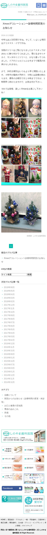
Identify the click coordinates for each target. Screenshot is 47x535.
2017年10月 (9, 312)
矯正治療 (4, 523)
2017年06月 (9, 326)
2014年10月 (9, 382)
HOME (3, 520)
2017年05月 (9, 329)
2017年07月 (9, 322)
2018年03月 (9, 298)
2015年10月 (9, 361)
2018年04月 (9, 294)
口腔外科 (41, 520)
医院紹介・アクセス (15, 520)
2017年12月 (9, 305)
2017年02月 (9, 340)
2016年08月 (9, 354)
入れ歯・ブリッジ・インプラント (30, 523)
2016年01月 (9, 358)
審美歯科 (12, 523)
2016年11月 (9, 347)
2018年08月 (9, 287)
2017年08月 (9, 319)
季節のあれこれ (11, 409)
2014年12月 (9, 375)
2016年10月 (9, 351)
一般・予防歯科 (30, 520)
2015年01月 (9, 372)
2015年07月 (9, 365)
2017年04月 (9, 333)
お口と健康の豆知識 (13, 406)
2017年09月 (9, 315)
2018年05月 (9, 291)
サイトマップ (27, 526)
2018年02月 (9, 301)
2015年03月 (9, 368)
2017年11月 (9, 308)
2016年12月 (9, 343)
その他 (7, 416)
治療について (10, 395)
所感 (6, 413)
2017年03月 (9, 336)
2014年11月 (9, 379)
